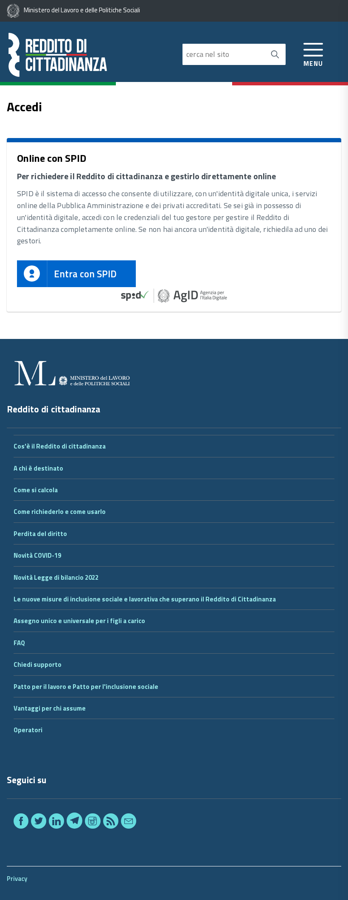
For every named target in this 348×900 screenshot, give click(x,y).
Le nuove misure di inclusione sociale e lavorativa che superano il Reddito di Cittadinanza (145, 599)
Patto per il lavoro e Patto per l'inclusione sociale (86, 686)
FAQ (19, 643)
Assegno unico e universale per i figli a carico (79, 621)
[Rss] (110, 822)
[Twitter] (38, 822)
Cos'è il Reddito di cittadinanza (60, 446)
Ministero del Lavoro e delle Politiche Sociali (82, 10)
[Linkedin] (56, 822)
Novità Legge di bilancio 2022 (56, 577)
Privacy (17, 878)
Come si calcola (36, 490)
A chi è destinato (38, 468)
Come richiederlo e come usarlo (60, 511)
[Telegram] (74, 822)
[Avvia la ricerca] (275, 54)
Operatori (28, 730)
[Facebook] (21, 822)
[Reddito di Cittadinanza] (90, 55)
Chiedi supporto (38, 664)
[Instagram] (92, 822)
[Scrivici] (128, 822)
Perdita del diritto (40, 534)
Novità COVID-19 (37, 555)
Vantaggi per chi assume (50, 708)
